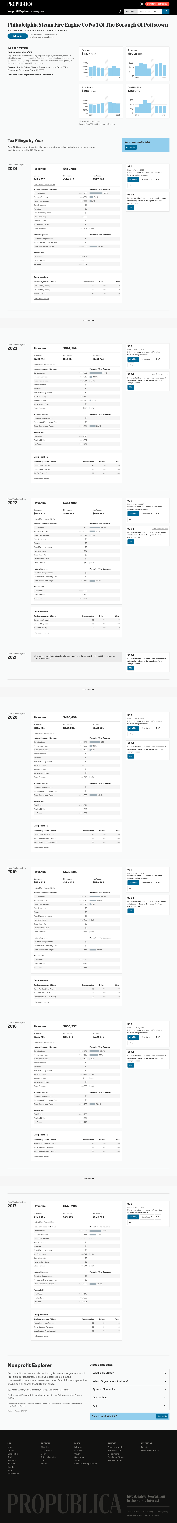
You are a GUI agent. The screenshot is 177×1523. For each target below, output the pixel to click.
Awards (11, 1463)
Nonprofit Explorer (19, 11)
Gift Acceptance (152, 1515)
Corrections (113, 1454)
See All (44, 1463)
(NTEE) (40, 70)
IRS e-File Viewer (34, 1403)
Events (11, 1467)
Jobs (10, 1470)
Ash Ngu (44, 1390)
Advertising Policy (134, 1515)
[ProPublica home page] (65, 1504)
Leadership (13, 1454)
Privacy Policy (162, 1511)
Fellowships (13, 1473)
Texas (77, 1460)
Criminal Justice (48, 1457)
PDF (158, 179)
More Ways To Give (150, 1450)
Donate (144, 1447)
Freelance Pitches (116, 1457)
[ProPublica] (20, 4)
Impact (11, 1450)
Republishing (148, 1511)
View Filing (133, 179)
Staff (10, 1457)
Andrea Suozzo (17, 1390)
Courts (44, 1454)
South (77, 1454)
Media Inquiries (115, 1460)
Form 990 (12, 147)
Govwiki (22, 1406)
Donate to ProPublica (157, 4)
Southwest (79, 1457)
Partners (12, 1460)
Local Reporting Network (86, 1463)
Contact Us (130, 147)
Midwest (78, 1447)
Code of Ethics (133, 1511)
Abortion (45, 1447)
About (10, 1447)
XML (131, 185)
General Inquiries (116, 1447)
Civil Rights (46, 1450)
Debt (43, 1460)
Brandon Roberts (60, 1390)
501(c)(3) (27, 52)
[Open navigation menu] (142, 4)
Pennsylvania (38, 11)
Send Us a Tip (114, 1450)
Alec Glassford (32, 1390)
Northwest (79, 1450)
